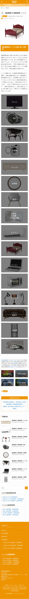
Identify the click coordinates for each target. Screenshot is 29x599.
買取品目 (4, 16)
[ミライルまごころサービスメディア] (14, 2)
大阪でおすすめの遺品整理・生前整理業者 (13, 500)
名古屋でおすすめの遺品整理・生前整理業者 (13, 499)
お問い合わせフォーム (12, 366)
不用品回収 (5, 533)
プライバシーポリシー (14, 585)
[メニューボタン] (2, 2)
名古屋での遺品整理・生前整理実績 (11, 513)
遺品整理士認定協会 (8, 402)
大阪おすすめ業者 (6, 587)
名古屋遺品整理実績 (14, 590)
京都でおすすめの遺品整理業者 (10, 497)
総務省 (5, 406)
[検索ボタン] (27, 2)
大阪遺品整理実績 (14, 588)
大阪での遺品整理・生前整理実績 (10, 514)
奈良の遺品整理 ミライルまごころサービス (10, 360)
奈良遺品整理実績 (6, 588)
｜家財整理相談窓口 (17, 404)
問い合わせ (21, 585)
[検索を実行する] (26, 487)
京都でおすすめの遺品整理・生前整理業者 (12, 542)
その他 (4, 530)
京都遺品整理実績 (22, 588)
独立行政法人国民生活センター (16, 406)
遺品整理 (5, 539)
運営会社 (7, 585)
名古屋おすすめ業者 (23, 587)
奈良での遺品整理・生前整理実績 (10, 509)
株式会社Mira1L (15, 363)
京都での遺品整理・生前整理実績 (10, 511)
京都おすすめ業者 (14, 587)
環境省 (14, 408)
